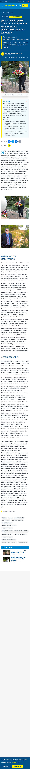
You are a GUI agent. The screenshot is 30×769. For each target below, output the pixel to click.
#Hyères (4, 517)
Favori (4, 145)
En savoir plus (15, 762)
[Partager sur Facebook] (9, 141)
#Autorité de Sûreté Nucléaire (9, 542)
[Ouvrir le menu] (2, 6)
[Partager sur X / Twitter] (12, 141)
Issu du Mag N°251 (16, 16)
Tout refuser (6, 766)
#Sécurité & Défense (7, 522)
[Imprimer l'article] (9, 145)
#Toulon (10, 517)
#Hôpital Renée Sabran (7, 534)
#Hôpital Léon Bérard (7, 537)
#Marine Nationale (23, 542)
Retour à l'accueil (7, 12)
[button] (15, 77)
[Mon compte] (23, 1)
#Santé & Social (5, 520)
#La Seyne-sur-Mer (19, 517)
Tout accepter (17, 766)
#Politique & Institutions (17, 520)
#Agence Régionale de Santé (9, 539)
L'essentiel (6, 101)
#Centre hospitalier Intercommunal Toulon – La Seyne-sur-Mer (15, 531)
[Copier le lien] (19, 141)
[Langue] (28, 1)
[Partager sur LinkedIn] (16, 141)
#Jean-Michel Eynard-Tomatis (9, 525)
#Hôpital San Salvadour (20, 534)
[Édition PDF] (19, 1)
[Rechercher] (25, 1)
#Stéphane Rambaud (7, 528)
